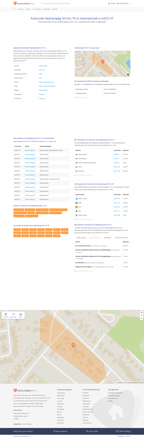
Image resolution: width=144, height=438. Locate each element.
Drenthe (85, 393)
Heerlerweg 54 (30, 159)
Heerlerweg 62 (30, 171)
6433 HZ (25, 229)
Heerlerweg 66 (30, 179)
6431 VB (117, 203)
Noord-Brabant (88, 409)
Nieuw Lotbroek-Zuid (46, 82)
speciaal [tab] (121, 238)
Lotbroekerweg (30, 210)
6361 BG (117, 167)
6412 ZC (117, 163)
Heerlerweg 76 (30, 199)
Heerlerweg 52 (30, 154)
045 (40, 78)
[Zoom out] (141, 315)
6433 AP (48, 229)
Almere (59, 412)
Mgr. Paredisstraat (31, 216)
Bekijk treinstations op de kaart (84, 175)
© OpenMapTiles (121, 382)
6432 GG (117, 207)
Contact (16, 419)
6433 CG (56, 233)
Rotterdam (61, 396)
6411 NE (117, 171)
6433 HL (40, 229)
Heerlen (41, 94)
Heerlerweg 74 (30, 195)
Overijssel (86, 415)
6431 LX (116, 211)
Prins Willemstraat (55, 213)
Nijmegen (60, 417)
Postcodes (123, 3)
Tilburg (59, 407)
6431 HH (117, 198)
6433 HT (107, 18)
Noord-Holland (88, 412)
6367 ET (116, 159)
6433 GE (48, 236)
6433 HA (33, 229)
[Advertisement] (72, 32)
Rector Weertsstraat (42, 213)
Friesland (86, 398)
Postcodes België (114, 396)
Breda (59, 415)
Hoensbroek (43, 90)
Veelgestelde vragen (20, 416)
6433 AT (56, 229)
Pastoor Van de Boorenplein (58, 210)
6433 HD (41, 233)
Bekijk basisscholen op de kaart (84, 271)
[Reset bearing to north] (141, 318)
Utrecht (59, 401)
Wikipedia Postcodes (115, 393)
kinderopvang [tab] (81, 238)
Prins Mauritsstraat (42, 210)
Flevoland (86, 396)
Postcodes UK (113, 398)
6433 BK (56, 236)
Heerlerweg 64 (30, 175)
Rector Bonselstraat (20, 213)
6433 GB (40, 236)
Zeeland (85, 420)
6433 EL (17, 236)
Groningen (61, 409)
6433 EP (64, 229)
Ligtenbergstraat (19, 216)
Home (113, 3)
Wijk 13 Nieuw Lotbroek (47, 86)
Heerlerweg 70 (30, 187)
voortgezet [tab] (107, 238)
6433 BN (33, 236)
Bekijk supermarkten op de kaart (84, 219)
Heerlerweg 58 (30, 163)
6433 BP (48, 233)
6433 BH (25, 236)
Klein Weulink (27, 424)
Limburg (42, 98)
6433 (40, 74)
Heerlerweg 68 (30, 183)
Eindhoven (61, 404)
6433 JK (116, 154)
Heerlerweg (43, 66)
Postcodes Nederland (21, 413)
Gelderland (86, 401)
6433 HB (25, 233)
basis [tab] (95, 238)
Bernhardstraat (18, 210)
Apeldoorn (60, 423)
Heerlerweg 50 (30, 150)
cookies (128, 436)
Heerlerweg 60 (30, 167)
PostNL (110, 401)
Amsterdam (61, 393)
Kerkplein (31, 213)
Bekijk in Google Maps (82, 97)
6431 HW (117, 215)
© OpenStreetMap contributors (134, 382)
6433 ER (33, 233)
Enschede (60, 420)
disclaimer (121, 436)
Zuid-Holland (87, 423)
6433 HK (17, 229)
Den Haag (60, 398)
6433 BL (17, 233)
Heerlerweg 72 (30, 191)
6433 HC (64, 233)
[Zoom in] (141, 312)
